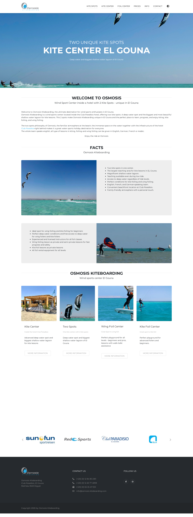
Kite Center (107, 6)
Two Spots (69, 326)
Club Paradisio (27, 128)
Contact (157, 6)
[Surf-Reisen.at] (40, 439)
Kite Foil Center (150, 326)
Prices (137, 6)
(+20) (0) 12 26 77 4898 (86, 483)
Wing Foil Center (112, 326)
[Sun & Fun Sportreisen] (77, 439)
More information (38, 353)
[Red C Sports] (115, 439)
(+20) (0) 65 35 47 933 (86, 487)
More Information (153, 353)
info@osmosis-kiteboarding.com (91, 491)
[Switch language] (168, 6)
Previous (22, 439)
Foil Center (124, 6)
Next (170, 439)
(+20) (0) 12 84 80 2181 (86, 479)
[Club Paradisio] (153, 439)
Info (147, 6)
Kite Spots (92, 6)
